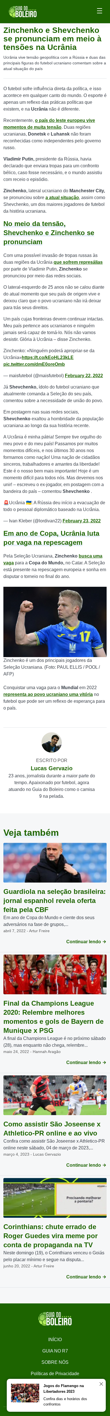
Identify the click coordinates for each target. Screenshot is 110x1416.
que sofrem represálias (78, 262)
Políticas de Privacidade (55, 1373)
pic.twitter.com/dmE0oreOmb (34, 364)
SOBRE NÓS (55, 1362)
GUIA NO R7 (55, 1351)
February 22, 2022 (84, 375)
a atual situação (62, 197)
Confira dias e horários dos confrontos (65, 1402)
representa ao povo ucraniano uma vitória (48, 694)
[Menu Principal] (99, 12)
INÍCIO (55, 1339)
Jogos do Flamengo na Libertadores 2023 (63, 1389)
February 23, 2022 (82, 520)
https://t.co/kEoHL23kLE (48, 357)
